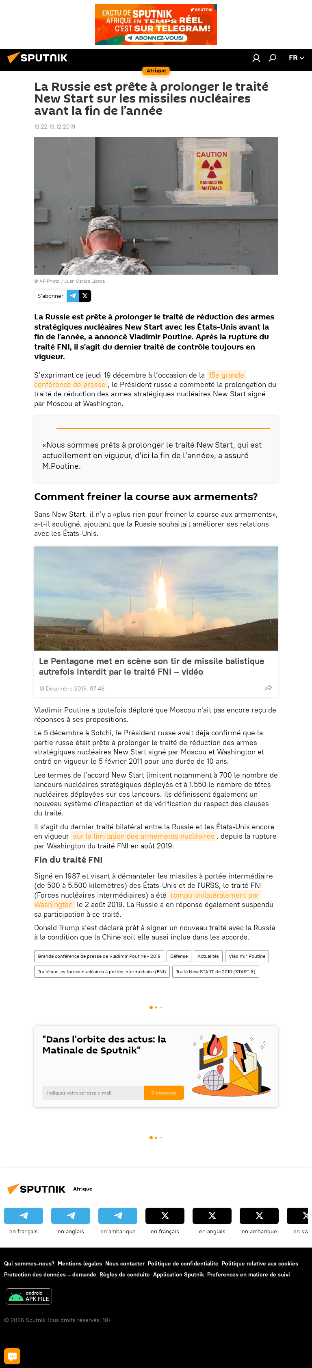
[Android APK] (28, 1297)
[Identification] (256, 58)
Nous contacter (125, 1263)
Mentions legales (80, 1263)
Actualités (208, 956)
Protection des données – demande (50, 1274)
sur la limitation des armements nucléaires (143, 836)
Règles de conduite (125, 1274)
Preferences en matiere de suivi (248, 1274)
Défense (179, 956)
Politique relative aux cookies (260, 1263)
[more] (268, 688)
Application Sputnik (178, 1274)
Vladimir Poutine (247, 956)
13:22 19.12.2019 (54, 126)
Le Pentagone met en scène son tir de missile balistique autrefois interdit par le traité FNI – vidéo (151, 666)
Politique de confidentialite (183, 1263)
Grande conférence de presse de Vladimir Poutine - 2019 (99, 956)
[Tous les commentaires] (12, 1356)
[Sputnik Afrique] (40, 64)
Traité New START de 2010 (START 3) (216, 971)
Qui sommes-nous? (29, 1263)
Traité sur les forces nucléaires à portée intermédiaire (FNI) (102, 971)
